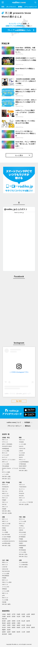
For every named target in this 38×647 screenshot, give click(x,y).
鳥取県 (13, 627)
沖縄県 (10, 634)
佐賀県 (8, 632)
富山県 (23, 621)
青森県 (8, 614)
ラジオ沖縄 (5, 600)
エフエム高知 (22, 552)
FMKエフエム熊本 (7, 582)
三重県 (18, 623)
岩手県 (13, 614)
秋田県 (23, 614)
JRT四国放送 (22, 536)
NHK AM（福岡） (6, 604)
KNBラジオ (5, 489)
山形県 (28, 614)
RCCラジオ (22, 528)
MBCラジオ (5, 593)
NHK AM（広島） (23, 554)
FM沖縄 (4, 602)
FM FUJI (4, 504)
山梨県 (8, 621)
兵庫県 (8, 625)
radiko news (19, 2)
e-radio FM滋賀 (6, 536)
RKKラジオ (5, 580)
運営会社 (28, 426)
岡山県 (4, 627)
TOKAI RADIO (22, 487)
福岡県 (4, 632)
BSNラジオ (5, 484)
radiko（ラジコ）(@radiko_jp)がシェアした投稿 (21, 393)
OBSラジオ (5, 584)
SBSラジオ (22, 498)
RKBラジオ (5, 562)
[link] (15, 209)
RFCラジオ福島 (6, 472)
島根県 (18, 627)
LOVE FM (4, 567)
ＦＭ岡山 (21, 525)
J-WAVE (21, 451)
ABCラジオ (5, 519)
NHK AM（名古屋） (7, 513)
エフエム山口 (22, 534)
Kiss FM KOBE (6, 534)
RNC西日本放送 (23, 541)
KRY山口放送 (22, 532)
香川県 (28, 627)
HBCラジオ (5, 439)
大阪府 (4, 625)
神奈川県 (4, 618)
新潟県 (4, 621)
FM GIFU (21, 495)
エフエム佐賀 (5, 573)
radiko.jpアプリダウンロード (19, 412)
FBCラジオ (5, 498)
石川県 (18, 621)
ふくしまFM (5, 474)
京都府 (13, 625)
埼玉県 (18, 616)
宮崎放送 (4, 589)
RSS (20, 401)
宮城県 (18, 614)
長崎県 (13, 632)
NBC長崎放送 (5, 575)
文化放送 (21, 442)
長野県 (13, 621)
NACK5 (21, 457)
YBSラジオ (5, 502)
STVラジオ (5, 442)
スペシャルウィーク (30, 7)
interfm (21, 446)
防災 (3, 7)
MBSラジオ (5, 521)
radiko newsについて (14, 422)
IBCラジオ (4, 453)
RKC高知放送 (22, 550)
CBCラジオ (22, 484)
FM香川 (21, 543)
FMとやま (4, 491)
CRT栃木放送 (22, 464)
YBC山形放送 (5, 466)
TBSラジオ (22, 439)
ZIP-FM (21, 491)
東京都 (28, 616)
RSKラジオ (22, 523)
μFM (3, 595)
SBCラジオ (5, 506)
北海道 (4, 614)
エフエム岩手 (5, 455)
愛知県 (4, 623)
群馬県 (13, 616)
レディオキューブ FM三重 (26, 502)
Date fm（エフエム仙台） (9, 459)
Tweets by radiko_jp (19, 212)
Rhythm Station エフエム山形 (10, 469)
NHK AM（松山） (23, 556)
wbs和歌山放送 (6, 543)
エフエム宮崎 (5, 591)
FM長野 (4, 509)
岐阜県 (8, 623)
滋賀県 (18, 625)
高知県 (8, 629)
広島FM (21, 530)
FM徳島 (21, 539)
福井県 (28, 621)
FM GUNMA (22, 468)
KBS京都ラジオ (6, 539)
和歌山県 (28, 625)
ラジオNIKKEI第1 (23, 562)
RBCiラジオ (5, 597)
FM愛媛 (21, 547)
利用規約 (27, 422)
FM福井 (4, 500)
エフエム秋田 (5, 464)
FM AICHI (21, 493)
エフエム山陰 (22, 521)
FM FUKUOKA (6, 571)
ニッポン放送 (22, 444)
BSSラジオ (22, 519)
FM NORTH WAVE (7, 446)
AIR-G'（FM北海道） (7, 444)
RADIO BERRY (22, 466)
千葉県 (23, 616)
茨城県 (4, 616)
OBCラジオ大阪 (6, 523)
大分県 (23, 632)
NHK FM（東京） (23, 567)
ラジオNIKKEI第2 (23, 564)
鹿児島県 (4, 634)
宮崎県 (28, 632)
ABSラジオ (5, 461)
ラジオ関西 (5, 532)
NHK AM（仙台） (6, 478)
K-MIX (20, 500)
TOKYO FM (22, 448)
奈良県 (23, 625)
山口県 (23, 627)
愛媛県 (4, 629)
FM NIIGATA (5, 487)
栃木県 (8, 616)
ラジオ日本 (22, 453)
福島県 (33, 614)
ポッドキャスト (11, 7)
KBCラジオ (5, 564)
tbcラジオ (4, 457)
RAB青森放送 (5, 448)
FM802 (4, 528)
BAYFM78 (21, 455)
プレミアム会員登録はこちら (19, 30)
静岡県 (13, 623)
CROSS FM (5, 569)
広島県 (8, 627)
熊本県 (18, 632)
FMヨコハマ (22, 459)
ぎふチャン (22, 489)
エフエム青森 (5, 451)
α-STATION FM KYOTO (8, 541)
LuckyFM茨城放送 (24, 461)
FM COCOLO (5, 525)
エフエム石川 (5, 495)
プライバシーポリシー (14, 426)
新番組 (20, 7)
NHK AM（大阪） (6, 545)
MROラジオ (5, 493)
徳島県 (33, 627)
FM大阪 (4, 530)
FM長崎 (4, 578)
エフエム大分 (5, 586)
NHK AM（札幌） (6, 476)
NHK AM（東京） (23, 470)
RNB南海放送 (22, 545)
